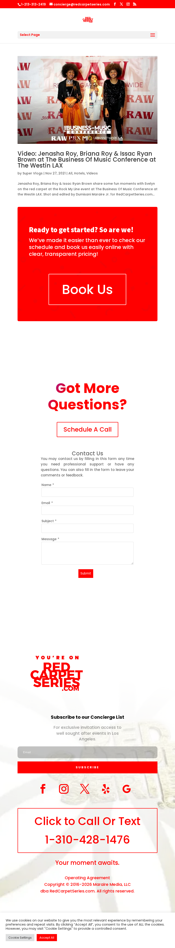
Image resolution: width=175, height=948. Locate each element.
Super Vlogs (33, 173)
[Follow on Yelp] (105, 788)
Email (45, 503)
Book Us (87, 289)
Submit (85, 573)
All (70, 173)
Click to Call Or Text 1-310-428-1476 (87, 831)
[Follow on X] (84, 788)
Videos (92, 173)
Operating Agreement (87, 878)
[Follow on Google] (126, 788)
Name (46, 485)
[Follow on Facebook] (42, 788)
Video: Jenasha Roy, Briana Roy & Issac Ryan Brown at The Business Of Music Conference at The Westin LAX (87, 160)
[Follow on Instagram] (63, 788)
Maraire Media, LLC (112, 884)
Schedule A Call (87, 429)
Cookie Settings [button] (20, 937)
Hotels (79, 173)
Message (49, 539)
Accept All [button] (46, 937)
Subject (47, 521)
